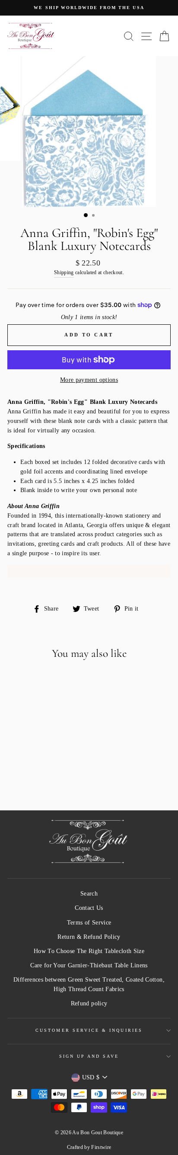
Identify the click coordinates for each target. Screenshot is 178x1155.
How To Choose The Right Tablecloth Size (89, 951)
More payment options (89, 380)
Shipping (64, 272)
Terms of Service (89, 922)
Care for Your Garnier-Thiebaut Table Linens (89, 965)
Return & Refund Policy (88, 937)
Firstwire (101, 1147)
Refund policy (89, 1003)
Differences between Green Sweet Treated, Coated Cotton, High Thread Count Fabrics (89, 984)
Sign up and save (89, 1056)
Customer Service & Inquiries (89, 1030)
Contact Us (89, 908)
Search (89, 893)
